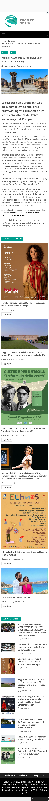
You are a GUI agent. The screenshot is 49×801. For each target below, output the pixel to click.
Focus (13, 53)
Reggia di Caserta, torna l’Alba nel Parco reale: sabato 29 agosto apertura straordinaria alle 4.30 (23, 353)
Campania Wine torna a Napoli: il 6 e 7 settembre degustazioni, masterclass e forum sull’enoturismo (32, 723)
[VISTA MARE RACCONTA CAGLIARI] (24, 581)
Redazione (10, 775)
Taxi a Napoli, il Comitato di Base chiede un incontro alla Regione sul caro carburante (32, 647)
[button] (47, 35)
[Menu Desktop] (3, 34)
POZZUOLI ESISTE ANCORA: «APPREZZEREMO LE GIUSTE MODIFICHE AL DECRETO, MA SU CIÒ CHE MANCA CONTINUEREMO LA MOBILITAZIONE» (32, 630)
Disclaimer (23, 775)
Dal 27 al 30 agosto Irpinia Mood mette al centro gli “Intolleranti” (32, 738)
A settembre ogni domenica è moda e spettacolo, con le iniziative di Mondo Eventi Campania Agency (31, 700)
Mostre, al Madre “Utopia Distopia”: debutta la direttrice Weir (21, 214)
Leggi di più (7, 314)
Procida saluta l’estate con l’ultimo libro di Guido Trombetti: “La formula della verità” (23, 429)
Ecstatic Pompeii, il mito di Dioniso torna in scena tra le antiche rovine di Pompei (23, 304)
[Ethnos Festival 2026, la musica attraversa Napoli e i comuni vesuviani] (24, 520)
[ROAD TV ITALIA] (19, 21)
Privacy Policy (38, 775)
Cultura (4, 53)
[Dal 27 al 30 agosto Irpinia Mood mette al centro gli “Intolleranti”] (8, 738)
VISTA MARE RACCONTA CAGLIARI (16, 597)
